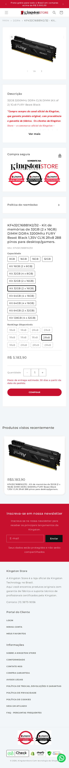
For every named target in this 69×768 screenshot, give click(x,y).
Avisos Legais (14, 679)
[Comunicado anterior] (5, 4)
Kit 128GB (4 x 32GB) (22, 317)
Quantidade (14, 372)
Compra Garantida (18, 673)
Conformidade (15, 659)
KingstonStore (25, 761)
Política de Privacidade (21, 693)
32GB (47, 258)
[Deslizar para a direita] (41, 71)
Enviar (54, 538)
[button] (6, 12)
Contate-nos (14, 666)
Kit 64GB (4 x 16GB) (21, 295)
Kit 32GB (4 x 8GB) (21, 273)
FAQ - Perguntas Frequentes (24, 712)
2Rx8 (35, 330)
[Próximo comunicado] (63, 4)
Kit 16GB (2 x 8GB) (21, 266)
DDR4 (16, 20)
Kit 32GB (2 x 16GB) (21, 280)
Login (9, 620)
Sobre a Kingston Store (21, 653)
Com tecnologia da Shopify (45, 761)
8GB (12, 258)
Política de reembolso (22, 204)
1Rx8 (12, 330)
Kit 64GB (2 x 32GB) (21, 310)
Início (5, 20)
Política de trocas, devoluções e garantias (33, 686)
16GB (23, 258)
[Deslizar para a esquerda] (27, 71)
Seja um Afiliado (16, 706)
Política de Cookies (18, 699)
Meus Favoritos (16, 633)
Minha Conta (14, 627)
